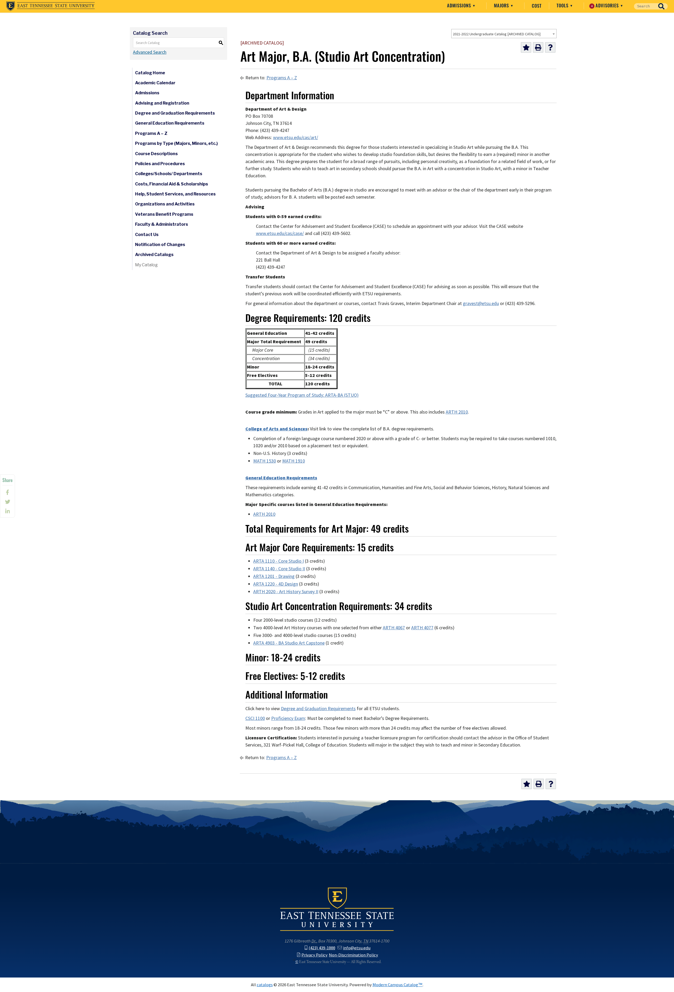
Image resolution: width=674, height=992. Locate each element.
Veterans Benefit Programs (164, 214)
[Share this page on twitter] (7, 501)
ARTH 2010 (457, 412)
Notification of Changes (160, 244)
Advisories (605, 5)
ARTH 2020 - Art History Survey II (285, 591)
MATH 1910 (293, 461)
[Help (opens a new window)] (550, 47)
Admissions (459, 5)
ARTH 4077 (422, 628)
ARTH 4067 (394, 628)
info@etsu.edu (356, 948)
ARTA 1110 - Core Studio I (278, 561)
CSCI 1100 (255, 718)
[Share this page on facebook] (7, 492)
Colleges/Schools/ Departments (168, 173)
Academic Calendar (155, 82)
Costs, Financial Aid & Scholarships (171, 183)
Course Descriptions (156, 153)
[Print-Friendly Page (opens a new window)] (538, 47)
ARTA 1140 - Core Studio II (279, 569)
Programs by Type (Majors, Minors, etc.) (176, 143)
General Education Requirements (169, 123)
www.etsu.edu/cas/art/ (295, 137)
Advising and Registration (162, 103)
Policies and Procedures (160, 163)
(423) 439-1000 (322, 948)
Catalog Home (150, 72)
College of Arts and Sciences (276, 429)
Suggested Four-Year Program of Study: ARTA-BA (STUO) (302, 395)
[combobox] (504, 33)
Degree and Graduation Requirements (175, 113)
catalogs (265, 985)
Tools (563, 5)
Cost (537, 6)
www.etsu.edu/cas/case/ (280, 233)
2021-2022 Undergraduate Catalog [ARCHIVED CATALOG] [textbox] (497, 34)
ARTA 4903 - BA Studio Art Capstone (289, 643)
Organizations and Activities (165, 204)
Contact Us (146, 234)
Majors (502, 5)
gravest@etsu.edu (481, 303)
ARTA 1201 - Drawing (274, 576)
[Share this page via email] (7, 511)
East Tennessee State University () (50, 6)
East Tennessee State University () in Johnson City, (337, 909)
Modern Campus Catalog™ (398, 985)
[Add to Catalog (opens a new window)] (526, 47)
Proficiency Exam (288, 718)
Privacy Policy (314, 955)
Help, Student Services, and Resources (175, 194)
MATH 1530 (264, 461)
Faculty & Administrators (161, 224)
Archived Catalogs (154, 254)
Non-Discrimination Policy (353, 955)
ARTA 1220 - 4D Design (275, 584)
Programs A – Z (151, 133)
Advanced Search (149, 52)
